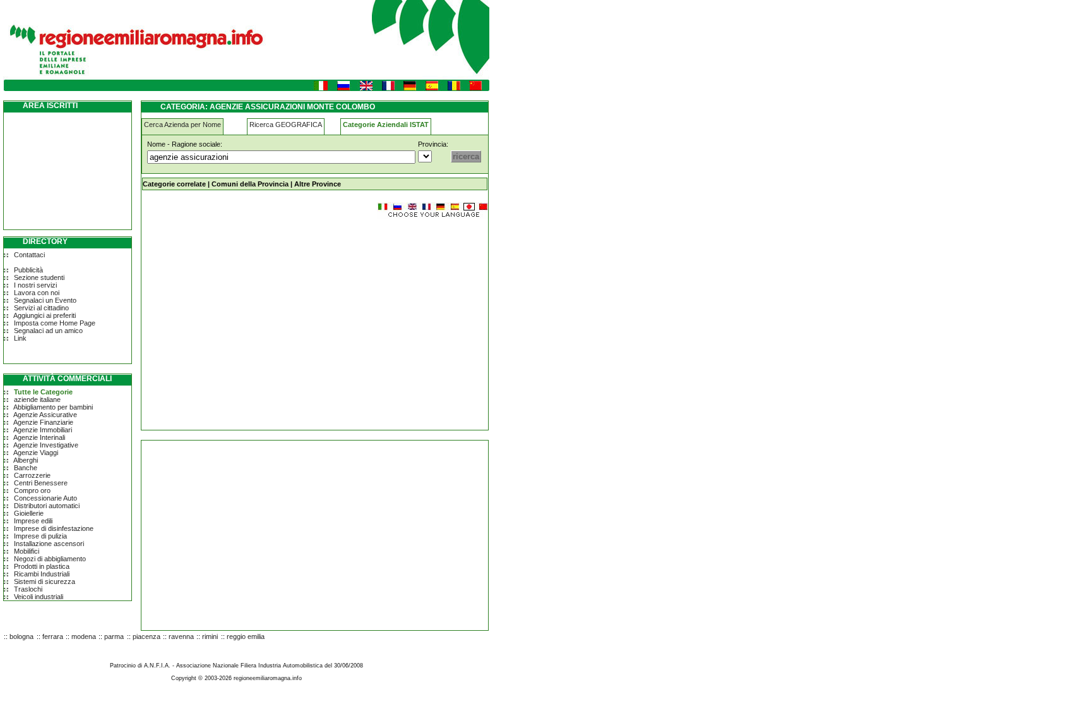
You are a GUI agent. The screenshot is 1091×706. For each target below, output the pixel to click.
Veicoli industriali (38, 596)
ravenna (181, 636)
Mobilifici (26, 551)
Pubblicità (28, 270)
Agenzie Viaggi (35, 452)
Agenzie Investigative (45, 445)
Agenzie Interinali (39, 437)
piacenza (146, 636)
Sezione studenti (39, 277)
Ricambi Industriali (41, 574)
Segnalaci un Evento (45, 300)
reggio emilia (246, 636)
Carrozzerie (32, 475)
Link (20, 338)
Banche (25, 468)
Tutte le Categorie (43, 392)
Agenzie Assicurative (45, 414)
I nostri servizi (35, 285)
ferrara (52, 636)
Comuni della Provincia (250, 184)
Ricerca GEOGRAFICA (285, 124)
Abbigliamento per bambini (53, 407)
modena (83, 636)
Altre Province (317, 184)
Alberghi (25, 460)
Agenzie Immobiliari (42, 430)
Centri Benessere (41, 483)
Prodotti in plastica (41, 566)
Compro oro (32, 490)
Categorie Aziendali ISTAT (386, 124)
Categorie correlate (174, 184)
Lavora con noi (36, 292)
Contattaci (29, 255)
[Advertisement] (247, 318)
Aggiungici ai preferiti (44, 315)
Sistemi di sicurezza (44, 581)
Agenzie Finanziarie (43, 422)
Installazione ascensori (49, 543)
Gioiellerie (29, 513)
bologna (21, 636)
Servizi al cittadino (41, 308)
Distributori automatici (47, 505)
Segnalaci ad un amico (48, 330)
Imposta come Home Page (54, 323)
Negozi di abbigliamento (50, 559)
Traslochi (28, 589)
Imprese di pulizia (40, 536)
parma (114, 636)
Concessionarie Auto (45, 498)
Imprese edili (33, 521)
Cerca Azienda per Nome (182, 124)
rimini (210, 636)
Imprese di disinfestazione (53, 528)
